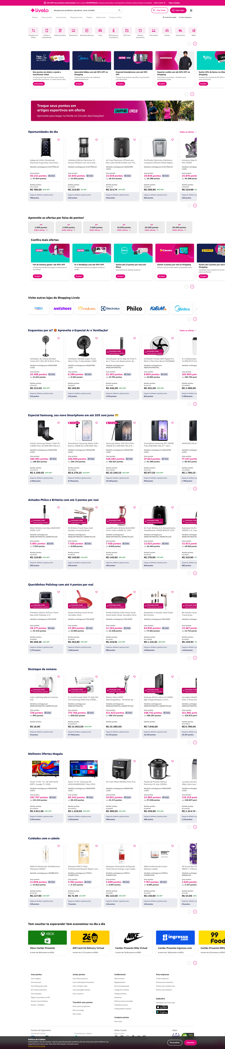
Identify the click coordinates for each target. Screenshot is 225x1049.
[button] (159, 3)
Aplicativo (160, 998)
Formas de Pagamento (41, 1030)
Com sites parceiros (80, 978)
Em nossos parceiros (39, 990)
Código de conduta (121, 990)
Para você (118, 1021)
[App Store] (162, 1007)
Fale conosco (119, 978)
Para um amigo (78, 1010)
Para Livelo (77, 1014)
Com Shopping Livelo (39, 986)
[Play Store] (162, 1012)
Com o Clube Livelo (80, 986)
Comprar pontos (121, 1017)
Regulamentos (119, 982)
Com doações (36, 994)
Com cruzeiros (78, 994)
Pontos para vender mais (165, 986)
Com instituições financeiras (83, 982)
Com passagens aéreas (81, 990)
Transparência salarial (122, 1009)
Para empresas (162, 974)
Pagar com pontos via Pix (40, 997)
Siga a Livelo (119, 1033)
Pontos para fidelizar (164, 990)
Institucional (119, 974)
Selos (174, 1030)
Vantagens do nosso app (165, 1002)
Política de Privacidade (36, 1046)
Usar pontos (36, 974)
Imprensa (118, 997)
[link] (40, 10)
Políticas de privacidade (123, 1001)
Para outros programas (81, 1006)
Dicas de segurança (121, 986)
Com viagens (36, 978)
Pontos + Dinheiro (38, 1005)
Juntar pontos (79, 974)
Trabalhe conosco (121, 1005)
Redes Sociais (120, 1030)
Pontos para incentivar (164, 982)
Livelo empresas (162, 978)
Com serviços (36, 982)
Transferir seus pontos (83, 1002)
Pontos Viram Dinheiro (39, 1001)
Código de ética (120, 994)
